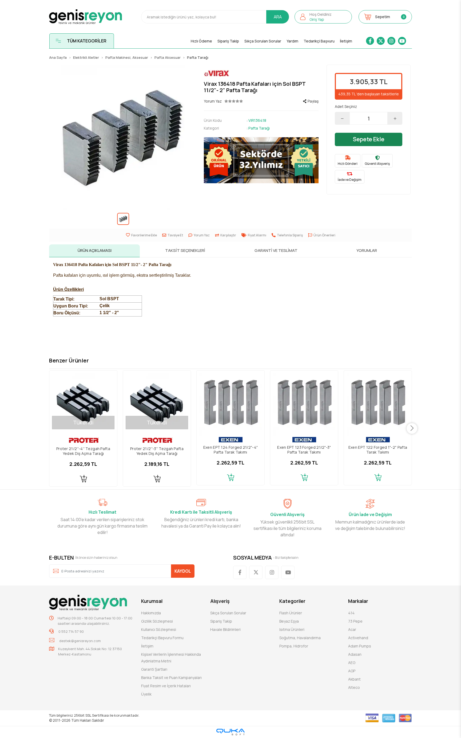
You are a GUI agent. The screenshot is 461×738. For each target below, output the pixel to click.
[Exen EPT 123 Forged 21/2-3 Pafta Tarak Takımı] (304, 404)
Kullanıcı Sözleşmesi (158, 629)
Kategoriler (292, 601)
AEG (351, 662)
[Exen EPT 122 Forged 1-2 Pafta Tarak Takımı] (378, 404)
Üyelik (146, 694)
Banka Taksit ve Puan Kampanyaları (171, 677)
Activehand (358, 637)
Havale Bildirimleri (225, 629)
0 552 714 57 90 (71, 631)
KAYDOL (182, 571)
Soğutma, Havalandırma (300, 637)
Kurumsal (151, 601)
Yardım (292, 41)
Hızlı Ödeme (201, 41)
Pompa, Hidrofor (293, 646)
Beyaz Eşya (289, 621)
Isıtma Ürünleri (291, 629)
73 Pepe (355, 621)
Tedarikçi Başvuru (319, 41)
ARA (278, 17)
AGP (351, 670)
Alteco (354, 687)
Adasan (354, 654)
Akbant (354, 679)
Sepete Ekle (368, 139)
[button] (323, 17)
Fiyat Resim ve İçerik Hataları (166, 685)
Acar (352, 629)
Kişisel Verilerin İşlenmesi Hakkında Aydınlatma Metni (171, 657)
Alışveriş (220, 601)
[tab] (94, 250)
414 (351, 612)
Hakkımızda (151, 612)
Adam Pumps (359, 646)
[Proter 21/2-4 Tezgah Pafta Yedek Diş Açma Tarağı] (83, 404)
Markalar (358, 601)
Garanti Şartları (154, 669)
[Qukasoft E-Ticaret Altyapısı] (230, 732)
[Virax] (261, 73)
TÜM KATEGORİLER (86, 41)
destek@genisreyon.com (80, 640)
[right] (412, 428)
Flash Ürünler (290, 612)
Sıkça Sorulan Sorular (262, 41)
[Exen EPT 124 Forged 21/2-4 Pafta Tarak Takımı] (230, 404)
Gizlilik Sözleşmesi (157, 621)
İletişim (346, 41)
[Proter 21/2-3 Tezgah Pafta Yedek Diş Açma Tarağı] (157, 404)
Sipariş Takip (228, 41)
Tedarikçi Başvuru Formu (162, 637)
